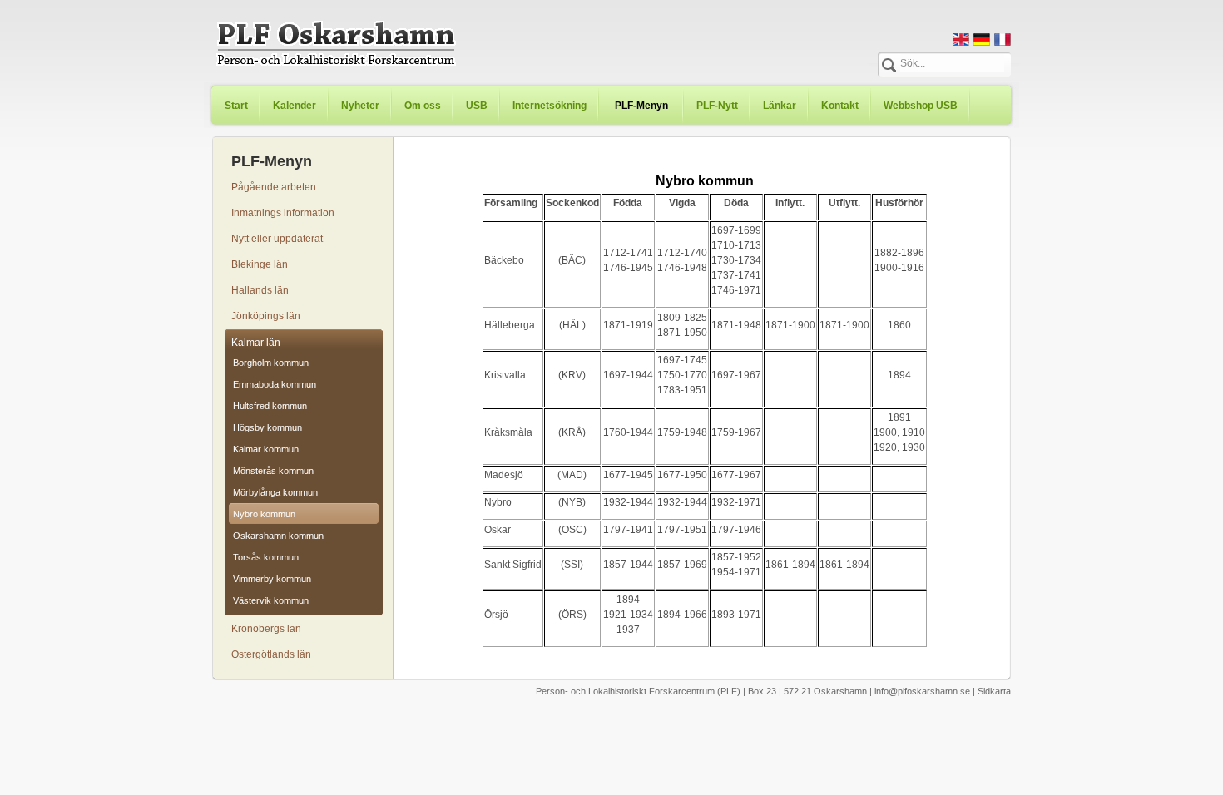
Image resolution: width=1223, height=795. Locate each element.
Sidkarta (994, 691)
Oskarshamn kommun (278, 536)
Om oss (422, 105)
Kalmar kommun (266, 449)
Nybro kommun (264, 514)
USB (477, 105)
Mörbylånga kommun (275, 492)
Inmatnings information (282, 213)
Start (236, 105)
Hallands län (260, 290)
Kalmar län (255, 342)
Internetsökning (549, 105)
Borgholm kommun (271, 363)
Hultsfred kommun (270, 406)
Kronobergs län (266, 629)
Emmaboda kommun (274, 384)
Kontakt (840, 105)
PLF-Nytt (717, 105)
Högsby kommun (267, 427)
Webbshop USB (921, 105)
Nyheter (360, 105)
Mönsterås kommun (273, 471)
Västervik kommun (271, 600)
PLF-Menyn (641, 105)
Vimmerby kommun (272, 579)
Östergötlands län (271, 654)
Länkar (779, 105)
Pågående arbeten (273, 187)
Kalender (294, 105)
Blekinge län (259, 264)
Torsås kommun (266, 557)
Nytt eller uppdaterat (277, 238)
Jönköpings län (265, 316)
